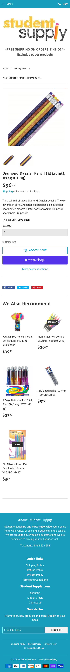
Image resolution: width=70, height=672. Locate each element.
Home (5, 68)
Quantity (6, 226)
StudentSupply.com (27, 659)
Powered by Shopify (48, 659)
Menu (10, 4)
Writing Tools (20, 68)
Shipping (7, 191)
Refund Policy (35, 570)
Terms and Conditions (35, 579)
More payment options (35, 269)
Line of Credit (35, 597)
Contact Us (35, 602)
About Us (35, 593)
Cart (65, 4)
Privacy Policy (35, 574)
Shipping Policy (35, 565)
